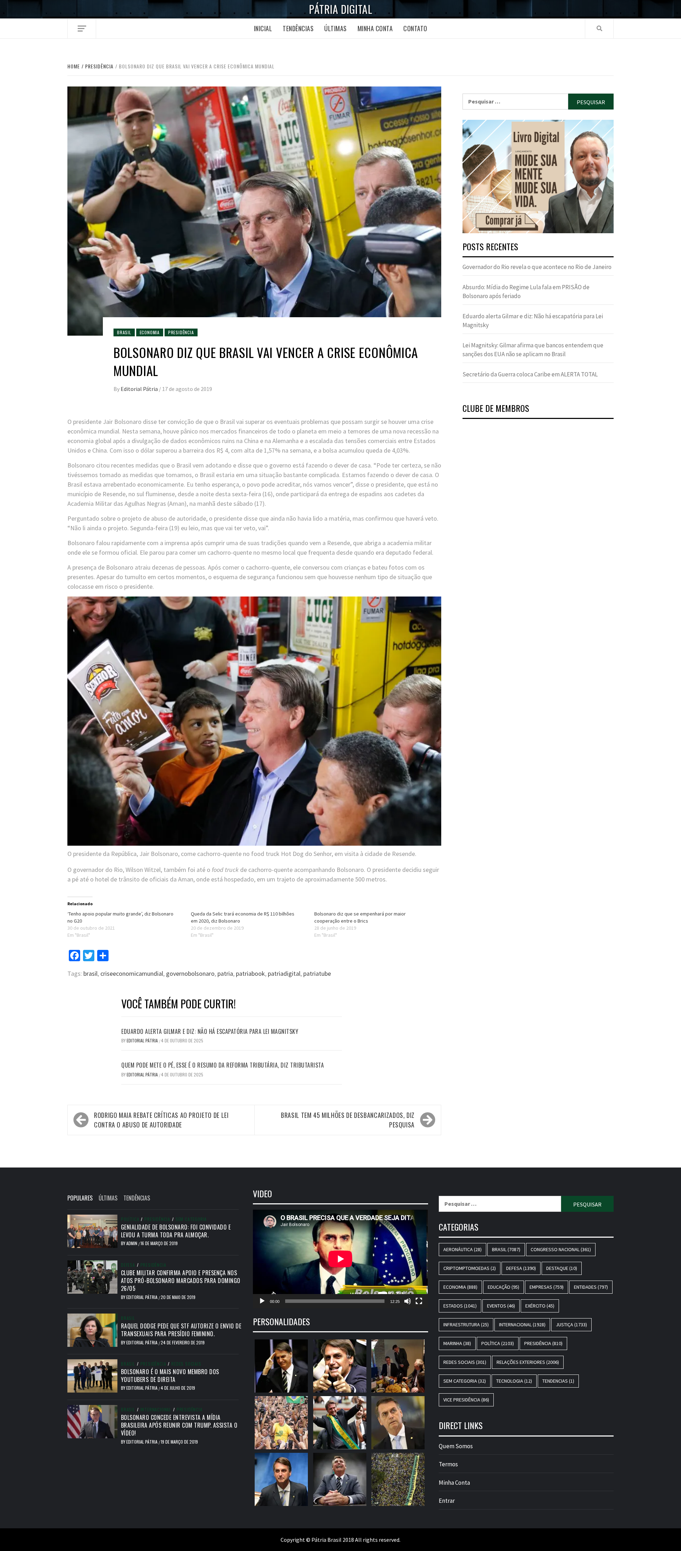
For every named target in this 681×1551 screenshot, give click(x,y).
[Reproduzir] (262, 1301)
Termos (448, 1464)
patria (225, 973)
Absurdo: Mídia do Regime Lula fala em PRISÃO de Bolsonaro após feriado (526, 291)
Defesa (128, 1265)
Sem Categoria (191, 1219)
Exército (539, 1306)
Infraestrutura (466, 1324)
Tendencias (558, 1381)
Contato (415, 28)
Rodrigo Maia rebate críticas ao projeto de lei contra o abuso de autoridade (161, 1119)
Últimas (335, 28)
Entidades (591, 1287)
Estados (460, 1306)
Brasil (124, 332)
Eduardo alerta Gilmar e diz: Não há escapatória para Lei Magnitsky (209, 1031)
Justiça (571, 1324)
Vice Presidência (466, 1399)
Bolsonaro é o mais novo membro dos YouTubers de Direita (170, 1375)
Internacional (155, 1409)
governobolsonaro (190, 973)
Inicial (263, 28)
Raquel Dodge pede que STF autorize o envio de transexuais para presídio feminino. (181, 1330)
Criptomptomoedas (469, 1268)
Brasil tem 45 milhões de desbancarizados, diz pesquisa (348, 1119)
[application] (340, 1259)
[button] (538, 176)
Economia (150, 332)
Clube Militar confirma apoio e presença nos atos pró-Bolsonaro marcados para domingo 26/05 (180, 1281)
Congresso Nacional (561, 1249)
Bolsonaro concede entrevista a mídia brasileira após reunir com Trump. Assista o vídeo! (179, 1425)
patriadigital (284, 973)
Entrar (447, 1501)
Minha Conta (375, 28)
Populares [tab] (80, 1198)
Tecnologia (514, 1381)
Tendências (298, 28)
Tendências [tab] (136, 1198)
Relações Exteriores (528, 1362)
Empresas (547, 1287)
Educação (503, 1287)
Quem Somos (456, 1446)
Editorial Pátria (140, 388)
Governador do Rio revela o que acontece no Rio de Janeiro (537, 267)
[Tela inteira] (418, 1301)
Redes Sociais (186, 1364)
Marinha (457, 1343)
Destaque (561, 1268)
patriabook (250, 973)
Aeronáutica (462, 1249)
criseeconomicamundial (131, 973)
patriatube (317, 973)
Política (130, 1219)
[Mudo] (407, 1301)
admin (132, 1243)
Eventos (501, 1306)
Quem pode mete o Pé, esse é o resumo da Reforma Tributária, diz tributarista (222, 1065)
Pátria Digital (340, 9)
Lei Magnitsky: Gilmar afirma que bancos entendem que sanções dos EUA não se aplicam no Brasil (533, 349)
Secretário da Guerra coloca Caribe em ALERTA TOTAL (530, 374)
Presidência (181, 332)
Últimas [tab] (108, 1198)
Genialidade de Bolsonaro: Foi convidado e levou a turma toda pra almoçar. (176, 1231)
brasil (90, 973)
